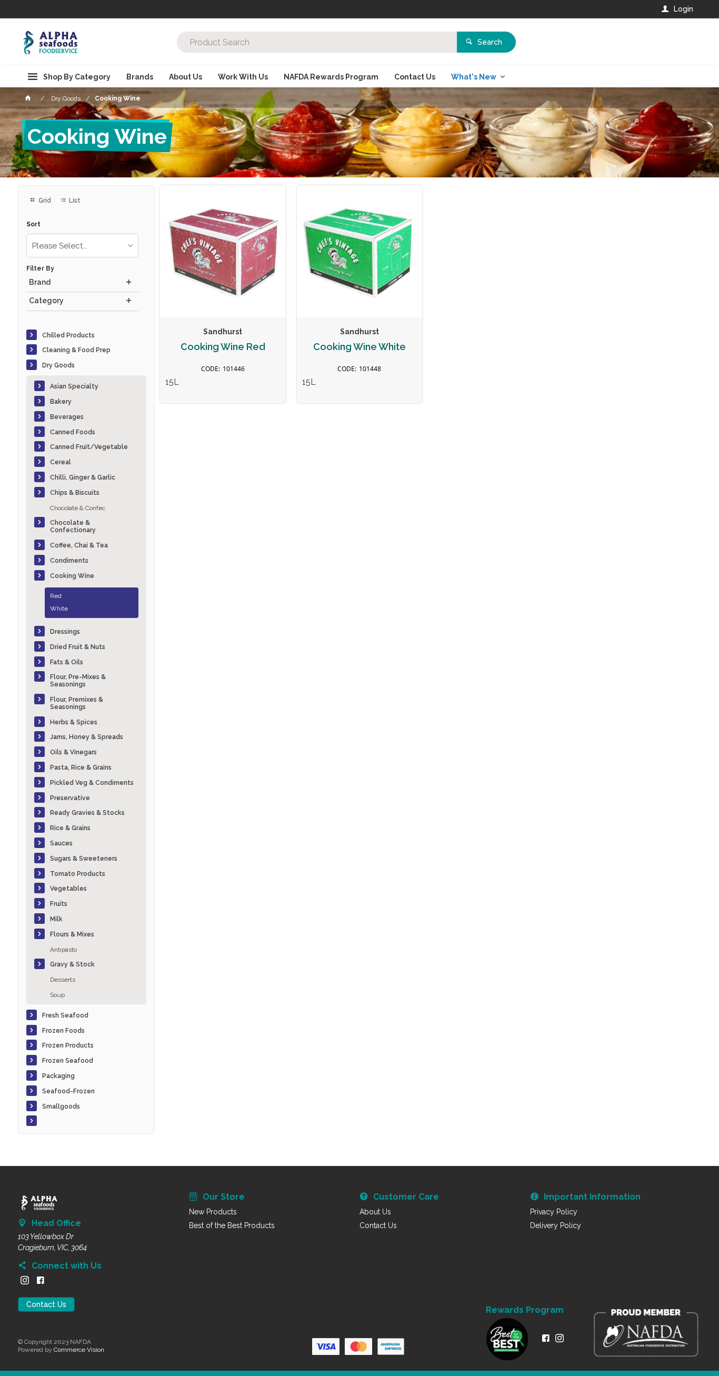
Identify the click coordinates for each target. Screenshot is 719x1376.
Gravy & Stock (72, 964)
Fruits (58, 904)
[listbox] (82, 245)
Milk (56, 919)
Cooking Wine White (359, 347)
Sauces (61, 843)
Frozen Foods (63, 1030)
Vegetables (68, 888)
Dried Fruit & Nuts (77, 647)
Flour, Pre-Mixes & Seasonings (78, 680)
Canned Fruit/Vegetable (89, 447)
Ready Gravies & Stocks (87, 812)
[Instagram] (25, 1280)
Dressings (65, 631)
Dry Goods (58, 365)
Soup (57, 995)
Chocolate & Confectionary (73, 526)
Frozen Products (68, 1045)
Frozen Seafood (67, 1060)
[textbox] (317, 42)
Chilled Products (68, 335)
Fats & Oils (66, 662)
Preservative (70, 798)
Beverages (67, 417)
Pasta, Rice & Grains (81, 767)
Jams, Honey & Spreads (86, 737)
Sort (33, 224)
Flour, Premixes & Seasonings (76, 703)
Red (56, 596)
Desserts (62, 979)
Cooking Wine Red (223, 347)
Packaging (58, 1076)
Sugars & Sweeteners (83, 858)
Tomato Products (77, 874)
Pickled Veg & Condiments (92, 782)
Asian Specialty (74, 386)
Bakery (61, 401)
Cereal (60, 462)
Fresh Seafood (65, 1015)
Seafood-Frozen (68, 1091)
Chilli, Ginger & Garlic (82, 477)
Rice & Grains (70, 828)
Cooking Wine (72, 576)
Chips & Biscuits (74, 492)
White (59, 608)
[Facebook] (40, 1280)
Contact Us (46, 1304)
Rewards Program (525, 1310)
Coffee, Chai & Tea (79, 545)
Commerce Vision (79, 1349)
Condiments (69, 560)
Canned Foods (72, 432)
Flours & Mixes (72, 934)
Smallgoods (61, 1106)
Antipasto (63, 949)
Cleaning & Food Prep (76, 350)
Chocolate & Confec (77, 508)
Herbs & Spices (73, 722)
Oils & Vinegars (73, 752)
